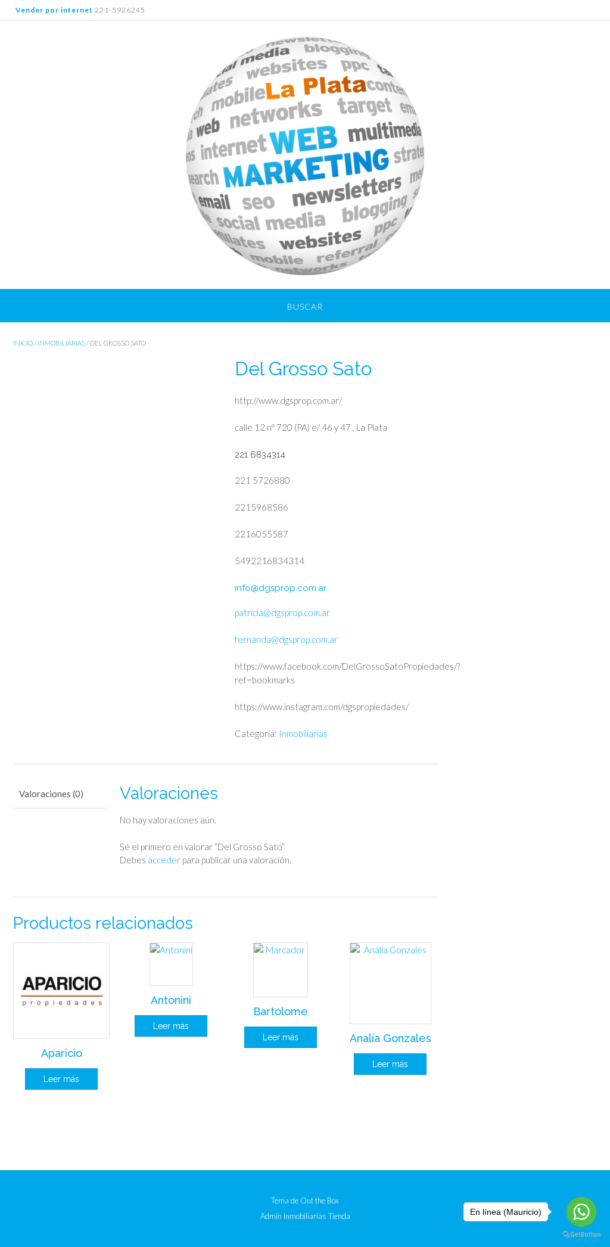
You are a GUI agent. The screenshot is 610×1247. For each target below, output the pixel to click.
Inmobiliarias (61, 343)
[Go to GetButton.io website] (581, 1235)
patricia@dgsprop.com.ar (282, 612)
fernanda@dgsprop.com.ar (286, 639)
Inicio (23, 343)
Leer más (61, 1079)
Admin (271, 1216)
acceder (164, 859)
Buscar (305, 306)
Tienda (339, 1216)
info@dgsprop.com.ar (280, 588)
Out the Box (319, 1200)
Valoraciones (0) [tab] (51, 793)
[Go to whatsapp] (581, 1212)
